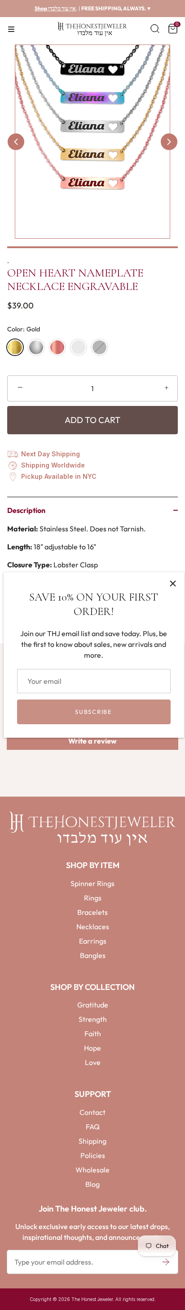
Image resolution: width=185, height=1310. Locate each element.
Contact (92, 1112)
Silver (36, 347)
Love (93, 1062)
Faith (92, 1033)
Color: (23, 329)
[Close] (173, 583)
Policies (92, 1155)
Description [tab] (26, 510)
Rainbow (78, 347)
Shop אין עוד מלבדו (55, 8)
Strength (93, 1019)
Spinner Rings (92, 883)
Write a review (92, 740)
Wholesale (92, 1169)
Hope (92, 1047)
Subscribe (93, 711)
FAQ (93, 1126)
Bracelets (92, 912)
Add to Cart (92, 419)
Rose (57, 347)
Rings (92, 897)
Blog (92, 1184)
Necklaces (92, 926)
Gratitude (92, 1004)
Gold (15, 347)
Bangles (93, 955)
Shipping (92, 1140)
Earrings (92, 940)
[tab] (92, 553)
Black (99, 347)
